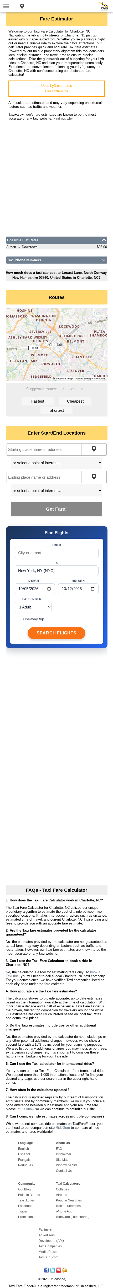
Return (78, 580)
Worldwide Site (67, 1165)
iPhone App (64, 1211)
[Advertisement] (56, 176)
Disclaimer (63, 1154)
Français (24, 1160)
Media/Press (47, 1252)
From (56, 545)
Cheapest (75, 401)
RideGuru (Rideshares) (72, 1217)
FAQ (59, 1149)
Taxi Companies (50, 1246)
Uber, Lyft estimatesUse (56, 88)
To (56, 562)
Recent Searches (68, 1206)
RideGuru (63, 1128)
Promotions (26, 1217)
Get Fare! (56, 509)
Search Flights (56, 633)
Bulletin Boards (29, 1195)
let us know (25, 1109)
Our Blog (24, 1189)
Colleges (62, 1189)
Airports (61, 1195)
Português (25, 1165)
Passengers (33, 599)
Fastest (37, 401)
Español (24, 1154)
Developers (47, 1241)
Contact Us (64, 1171)
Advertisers (47, 1235)
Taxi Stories (26, 1200)
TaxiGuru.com (48, 1257)
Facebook (25, 1206)
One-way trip (33, 619)
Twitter (22, 1211)
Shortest (56, 410)
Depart (34, 580)
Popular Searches (69, 1200)
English (23, 1149)
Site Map (62, 1160)
